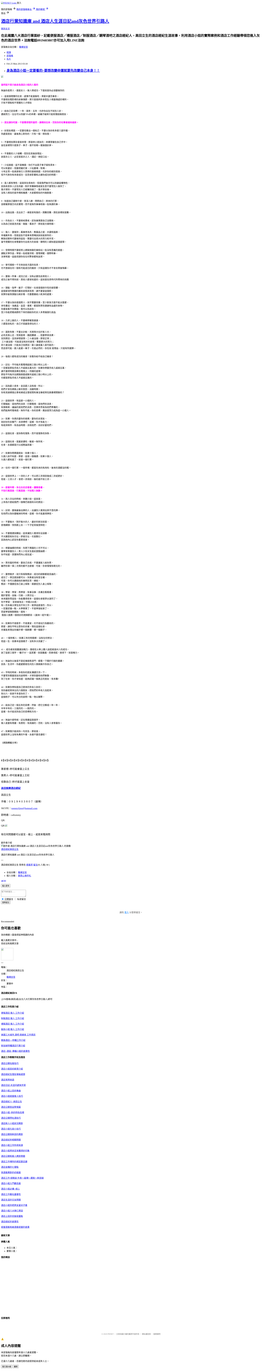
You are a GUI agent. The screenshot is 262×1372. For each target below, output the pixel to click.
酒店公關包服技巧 (10, 1063)
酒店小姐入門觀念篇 (11, 1183)
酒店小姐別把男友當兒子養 (14, 1205)
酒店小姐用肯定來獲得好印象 (15, 1151)
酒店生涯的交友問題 (11, 1200)
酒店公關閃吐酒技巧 (11, 1118)
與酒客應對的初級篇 (11, 1172)
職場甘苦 (23, 47)
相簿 (9, 52)
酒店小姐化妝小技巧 (11, 1129)
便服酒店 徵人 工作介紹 (12, 1013)
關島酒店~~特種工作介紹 (13, 1040)
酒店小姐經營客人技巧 (12, 1096)
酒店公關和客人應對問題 (13, 1156)
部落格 (10, 56)
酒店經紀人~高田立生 (11, 1101)
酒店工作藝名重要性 (11, 1194)
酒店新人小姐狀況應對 (12, 1123)
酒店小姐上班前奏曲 (11, 1091)
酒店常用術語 (7, 1080)
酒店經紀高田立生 (10, 849)
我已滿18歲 (6, 1367)
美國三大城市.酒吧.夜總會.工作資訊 (18, 1035)
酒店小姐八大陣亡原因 (12, 1211)
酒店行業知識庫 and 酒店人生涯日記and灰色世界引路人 (55, 21)
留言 (35, 865)
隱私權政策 (146, 1334)
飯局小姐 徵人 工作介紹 (12, 1029)
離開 (15, 1367)
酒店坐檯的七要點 (10, 1167)
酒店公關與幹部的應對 (12, 1134)
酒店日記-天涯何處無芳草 (13, 1085)
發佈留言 (5, 902)
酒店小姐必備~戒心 (10, 1189)
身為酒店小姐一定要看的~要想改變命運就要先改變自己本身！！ (53, 70)
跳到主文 (5, 29)
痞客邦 (29, 865)
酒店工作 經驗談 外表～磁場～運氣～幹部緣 (22, 1178)
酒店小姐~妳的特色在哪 (12, 1112)
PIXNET (111, 1334)
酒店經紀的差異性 (10, 1221)
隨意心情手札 (24, 876)
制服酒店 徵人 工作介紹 (12, 1018)
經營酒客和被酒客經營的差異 (15, 1227)
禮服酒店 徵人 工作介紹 (12, 1024)
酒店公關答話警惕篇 (11, 1107)
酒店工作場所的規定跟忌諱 (14, 1161)
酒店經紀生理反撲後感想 (13, 1074)
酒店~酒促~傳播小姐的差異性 (15, 1051)
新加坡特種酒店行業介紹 (13, 1046)
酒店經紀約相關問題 (11, 1140)
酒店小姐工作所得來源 (12, 1145)
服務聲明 (156, 1334)
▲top (3, 880)
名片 (9, 59)
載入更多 (5, 886)
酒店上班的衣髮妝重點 (12, 1216)
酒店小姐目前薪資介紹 (12, 1069)
